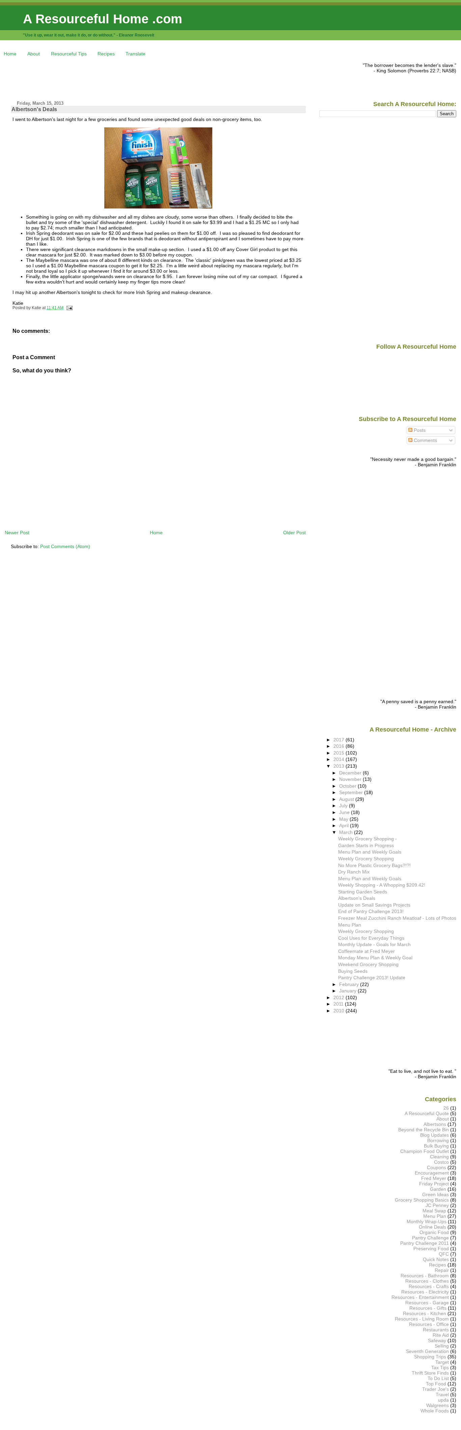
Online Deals (432, 1227)
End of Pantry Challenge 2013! (371, 911)
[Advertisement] (127, 78)
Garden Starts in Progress (366, 845)
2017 (339, 739)
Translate (135, 53)
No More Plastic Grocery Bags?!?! (374, 865)
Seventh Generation (427, 1351)
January (348, 990)
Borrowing (438, 1140)
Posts (419, 430)
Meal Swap (434, 1210)
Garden (438, 1189)
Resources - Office (429, 1324)
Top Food (436, 1383)
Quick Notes (436, 1259)
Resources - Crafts (429, 1286)
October (348, 786)
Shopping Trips (430, 1356)
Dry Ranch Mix (354, 871)
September (351, 792)
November (351, 779)
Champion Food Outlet (424, 1151)
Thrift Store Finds (430, 1373)
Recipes (106, 53)
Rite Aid (441, 1335)
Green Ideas (435, 1194)
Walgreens (437, 1405)
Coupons (436, 1167)
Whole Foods (435, 1410)
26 (446, 1108)
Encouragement (432, 1173)
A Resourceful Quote (427, 1113)
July (344, 805)
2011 (339, 1004)
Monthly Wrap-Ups (426, 1221)
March (346, 832)
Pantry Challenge (430, 1237)
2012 (339, 997)
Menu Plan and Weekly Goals (369, 852)
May (344, 819)
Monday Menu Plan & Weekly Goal (375, 957)
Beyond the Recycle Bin (423, 1129)
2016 (339, 746)
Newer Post (17, 532)
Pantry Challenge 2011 (424, 1243)
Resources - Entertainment (420, 1297)
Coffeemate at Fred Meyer (366, 951)
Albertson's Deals (34, 109)
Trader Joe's (435, 1389)
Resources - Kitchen (424, 1313)
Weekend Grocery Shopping (368, 964)
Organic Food (434, 1232)
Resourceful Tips (69, 53)
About (33, 53)
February (349, 984)
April (344, 825)
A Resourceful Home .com (102, 18)
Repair (442, 1270)
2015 (339, 753)
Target (442, 1362)
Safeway (437, 1340)
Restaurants (436, 1329)
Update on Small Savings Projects (374, 905)
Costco (441, 1162)
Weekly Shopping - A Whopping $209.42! (381, 885)
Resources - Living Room (422, 1319)
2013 (339, 766)
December (351, 772)
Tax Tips (440, 1367)
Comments (424, 440)
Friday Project (434, 1183)
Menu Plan (349, 925)
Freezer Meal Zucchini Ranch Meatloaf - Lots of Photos (397, 918)
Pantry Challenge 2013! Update (371, 977)
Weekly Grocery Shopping (366, 858)
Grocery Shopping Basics (422, 1200)
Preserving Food (431, 1248)
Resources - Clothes (427, 1281)
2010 (339, 1010)
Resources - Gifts (427, 1308)
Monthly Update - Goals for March (374, 944)
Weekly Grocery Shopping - (367, 838)
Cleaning (439, 1156)
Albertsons (435, 1124)
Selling (442, 1346)
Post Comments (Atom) (65, 546)
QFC (444, 1254)
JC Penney (437, 1205)
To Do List (438, 1378)
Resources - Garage (427, 1302)
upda (443, 1400)
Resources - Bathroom (425, 1275)
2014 (339, 759)
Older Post (294, 532)
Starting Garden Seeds (362, 891)
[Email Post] (68, 308)
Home (10, 53)
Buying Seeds (353, 971)
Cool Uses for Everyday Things (371, 938)
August (347, 799)
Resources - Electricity (425, 1292)
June (345, 812)
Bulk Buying (436, 1146)
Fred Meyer (433, 1178)
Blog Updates (434, 1135)
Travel (442, 1394)
